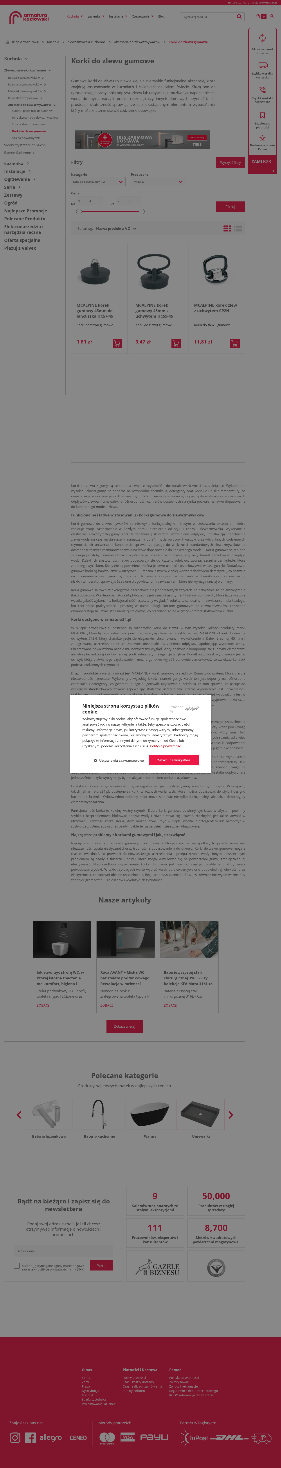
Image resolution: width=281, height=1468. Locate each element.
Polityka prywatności (166, 746)
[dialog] (140, 734)
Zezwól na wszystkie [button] (173, 760)
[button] (120, 760)
